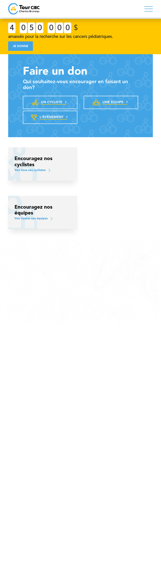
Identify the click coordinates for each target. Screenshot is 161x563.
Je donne (20, 46)
